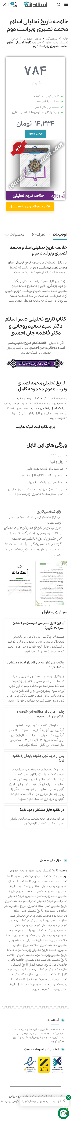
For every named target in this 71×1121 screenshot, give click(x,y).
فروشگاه (52, 39)
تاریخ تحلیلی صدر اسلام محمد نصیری (29, 901)
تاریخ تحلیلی (47, 876)
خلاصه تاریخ (59, 940)
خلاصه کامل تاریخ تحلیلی (28, 965)
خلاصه (18, 403)
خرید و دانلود (35, 134)
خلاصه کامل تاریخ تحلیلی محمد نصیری (42, 969)
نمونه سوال (29, 408)
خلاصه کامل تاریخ (56, 965)
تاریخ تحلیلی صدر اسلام (43, 870)
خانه (65, 39)
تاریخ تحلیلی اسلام (26, 876)
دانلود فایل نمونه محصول (27, 206)
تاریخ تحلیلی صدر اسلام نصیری (47, 906)
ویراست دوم (41, 267)
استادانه (49, 272)
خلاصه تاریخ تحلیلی (38, 940)
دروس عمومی (32, 39)
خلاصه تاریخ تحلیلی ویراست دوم (36, 950)
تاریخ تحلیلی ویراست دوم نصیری (36, 935)
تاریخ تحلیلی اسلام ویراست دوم (37, 886)
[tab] (60, 235)
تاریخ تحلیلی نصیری (44, 925)
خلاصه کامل (16, 960)
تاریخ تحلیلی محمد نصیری (29, 398)
